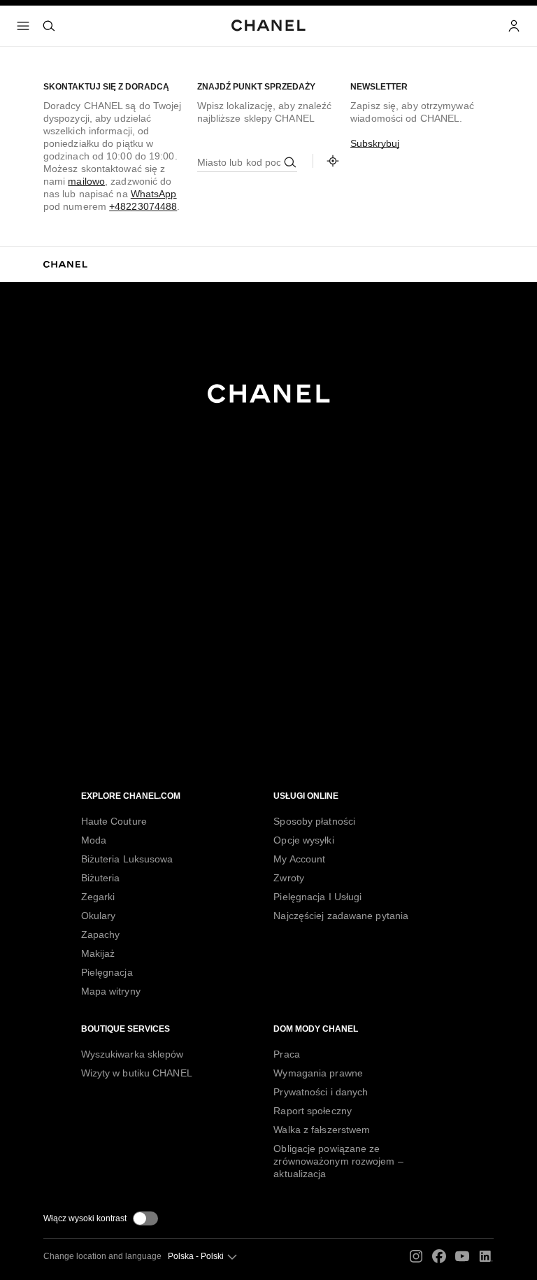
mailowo (86, 181)
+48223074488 (143, 206)
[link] (333, 161)
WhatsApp (154, 193)
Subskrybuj (374, 143)
